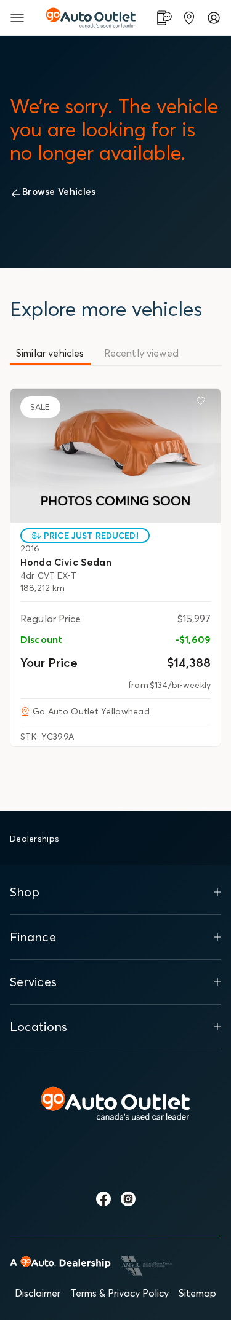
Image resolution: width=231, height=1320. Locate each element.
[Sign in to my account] (213, 17)
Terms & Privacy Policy (119, 1293)
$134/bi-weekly (180, 684)
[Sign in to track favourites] (203, 403)
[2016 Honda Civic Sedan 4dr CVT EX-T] (115, 456)
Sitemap (197, 1293)
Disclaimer (37, 1293)
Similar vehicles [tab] (50, 353)
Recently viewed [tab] (141, 353)
